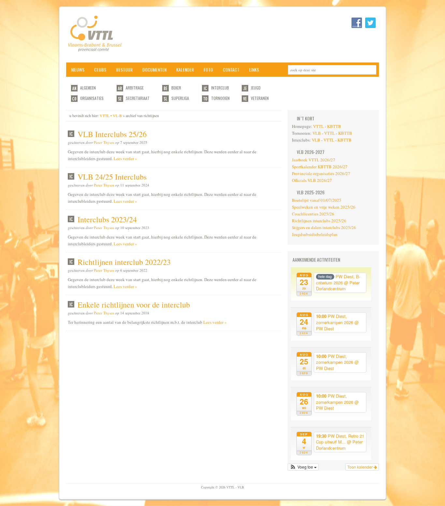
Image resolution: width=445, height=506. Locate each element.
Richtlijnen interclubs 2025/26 (319, 221)
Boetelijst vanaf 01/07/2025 (316, 200)
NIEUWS (77, 69)
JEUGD (256, 87)
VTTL (318, 126)
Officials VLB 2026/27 (312, 180)
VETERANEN (260, 98)
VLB (316, 133)
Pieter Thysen (104, 142)
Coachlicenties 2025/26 (313, 214)
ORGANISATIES (92, 98)
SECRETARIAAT (138, 98)
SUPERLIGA (180, 98)
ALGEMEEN (88, 87)
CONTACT (231, 69)
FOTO (208, 69)
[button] (303, 467)
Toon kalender (360, 467)
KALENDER (185, 69)
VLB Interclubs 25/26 (112, 134)
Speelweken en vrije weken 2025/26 (323, 207)
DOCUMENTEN (154, 69)
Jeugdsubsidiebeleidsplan (314, 234)
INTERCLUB (220, 87)
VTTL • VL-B (111, 115)
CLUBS (100, 69)
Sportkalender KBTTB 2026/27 (320, 167)
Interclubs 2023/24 (107, 219)
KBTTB (334, 126)
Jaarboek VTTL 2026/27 (313, 160)
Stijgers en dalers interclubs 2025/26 (324, 227)
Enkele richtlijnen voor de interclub (134, 304)
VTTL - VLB (131, 35)
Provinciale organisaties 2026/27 (321, 173)
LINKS (254, 69)
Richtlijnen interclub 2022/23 (124, 262)
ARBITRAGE (135, 87)
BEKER (176, 87)
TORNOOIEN (220, 98)
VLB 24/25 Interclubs (112, 176)
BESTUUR (124, 69)
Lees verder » (125, 158)
